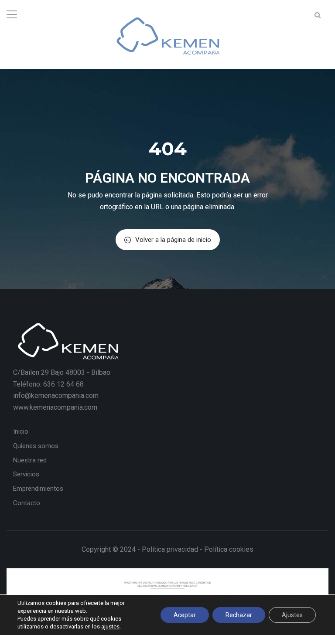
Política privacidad (170, 549)
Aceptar (185, 614)
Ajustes (292, 614)
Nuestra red (30, 460)
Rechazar (239, 614)
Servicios (26, 474)
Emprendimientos (38, 488)
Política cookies (228, 549)
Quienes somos (35, 446)
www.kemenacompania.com (55, 407)
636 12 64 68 (63, 384)
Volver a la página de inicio (173, 240)
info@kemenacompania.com (56, 395)
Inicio (20, 431)
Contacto (26, 503)
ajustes (110, 626)
